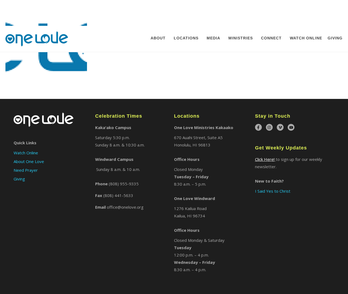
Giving (335, 12)
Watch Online (306, 12)
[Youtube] (291, 127)
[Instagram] (269, 127)
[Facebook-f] (258, 127)
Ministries (240, 12)
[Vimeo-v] (280, 127)
